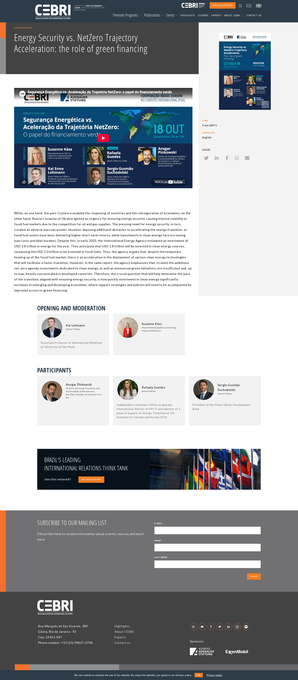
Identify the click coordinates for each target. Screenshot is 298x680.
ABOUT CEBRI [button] (232, 15)
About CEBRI (124, 631)
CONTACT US (254, 15)
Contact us (122, 642)
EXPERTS (216, 15)
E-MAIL (159, 524)
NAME (158, 541)
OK (198, 675)
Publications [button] (152, 15)
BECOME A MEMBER (91, 479)
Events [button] (170, 15)
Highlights (122, 626)
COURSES (203, 15)
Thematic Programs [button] (126, 15)
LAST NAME (160, 557)
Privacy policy (214, 675)
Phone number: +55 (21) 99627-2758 (65, 642)
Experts (120, 637)
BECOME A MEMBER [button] (222, 5)
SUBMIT (254, 576)
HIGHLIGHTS (188, 15)
